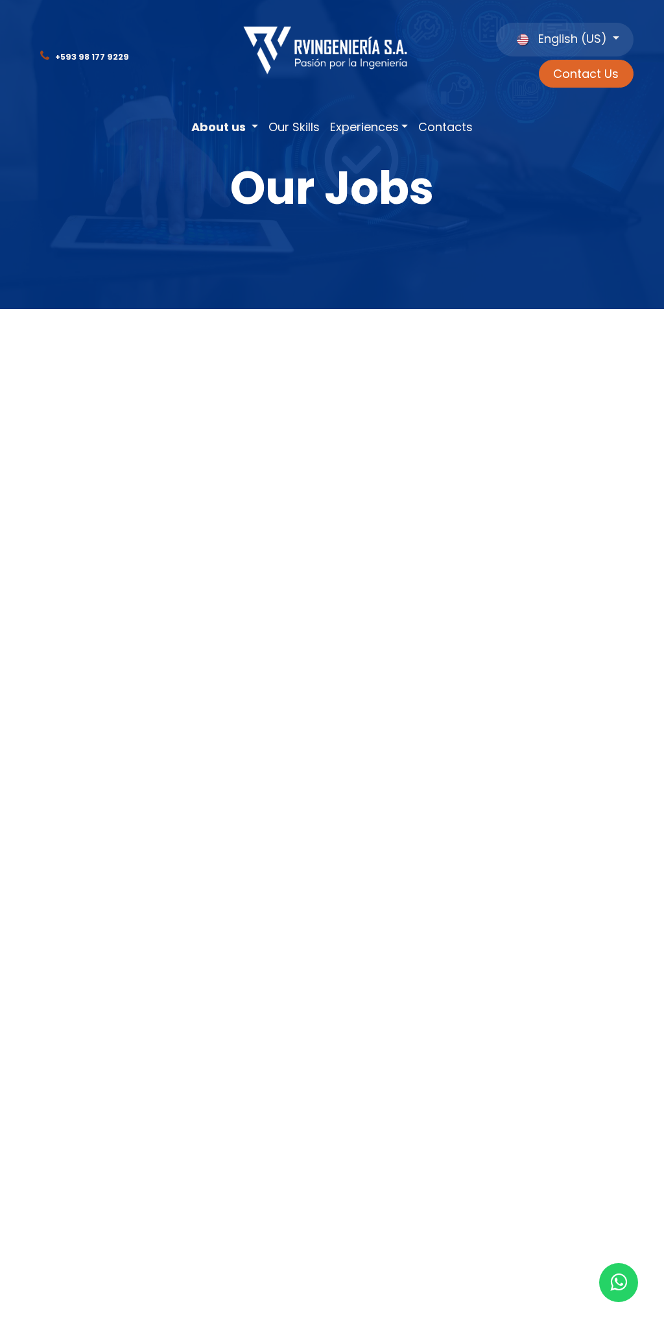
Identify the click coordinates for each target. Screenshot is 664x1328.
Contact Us (586, 74)
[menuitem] (224, 127)
